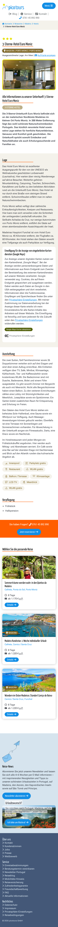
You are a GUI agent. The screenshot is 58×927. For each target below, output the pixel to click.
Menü (47, 5)
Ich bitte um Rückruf (16, 822)
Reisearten (19, 24)
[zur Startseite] (13, 6)
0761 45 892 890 (40, 524)
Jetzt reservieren (27, 532)
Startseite (8, 24)
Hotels (36, 24)
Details (10, 604)
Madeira (28, 24)
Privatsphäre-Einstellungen (23, 299)
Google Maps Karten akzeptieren (18, 329)
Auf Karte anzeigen (47, 55)
